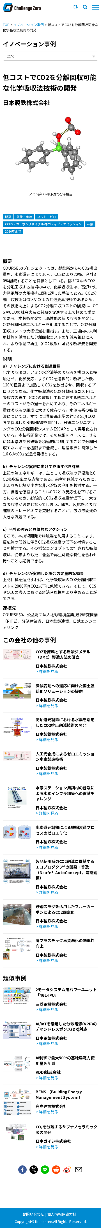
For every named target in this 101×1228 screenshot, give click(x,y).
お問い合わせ (33, 1214)
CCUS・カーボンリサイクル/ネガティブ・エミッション (43, 224)
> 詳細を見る (47, 671)
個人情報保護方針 (61, 1214)
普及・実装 (24, 216)
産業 (90, 224)
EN (76, 7)
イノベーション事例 (28, 24)
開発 (8, 216)
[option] (50, 154)
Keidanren (43, 1221)
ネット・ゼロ (46, 216)
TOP (6, 24)
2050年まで (13, 231)
